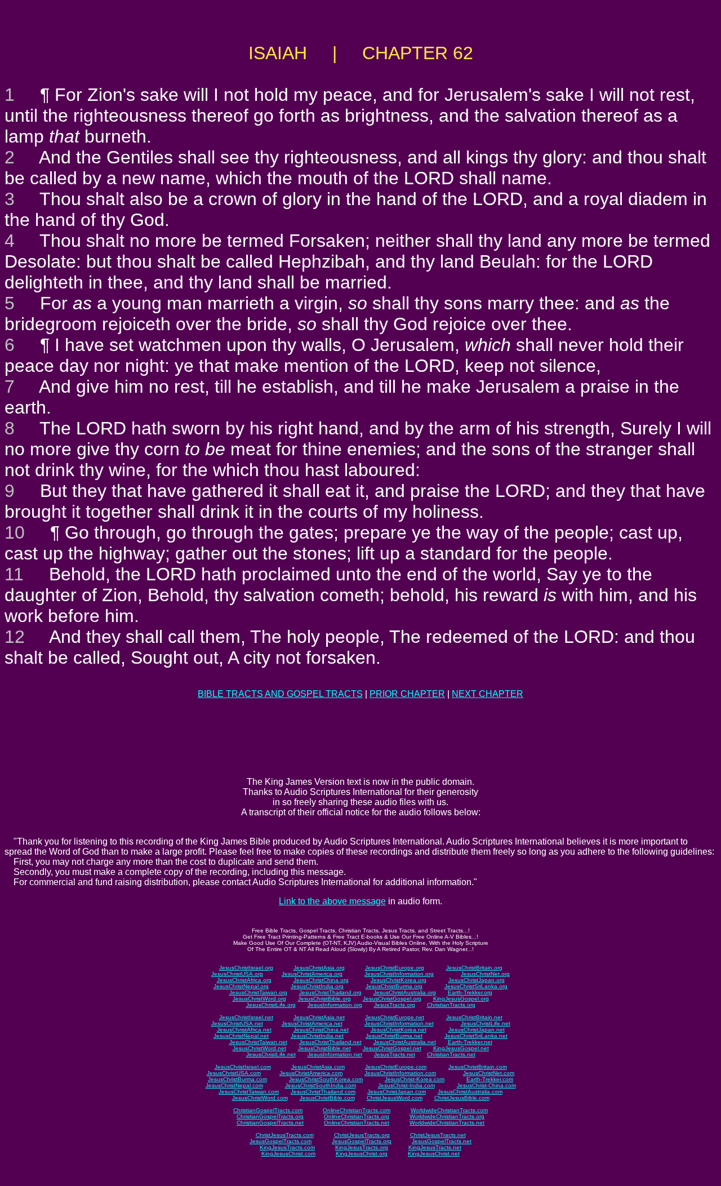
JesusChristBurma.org (394, 986)
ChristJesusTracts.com (285, 1135)
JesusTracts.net (394, 1054)
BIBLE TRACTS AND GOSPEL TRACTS (280, 694)
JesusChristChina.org (321, 980)
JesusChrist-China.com (486, 1085)
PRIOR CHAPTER (407, 694)
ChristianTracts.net (451, 1054)
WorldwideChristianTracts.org (447, 1116)
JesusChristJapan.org (476, 980)
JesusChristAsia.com (318, 1067)
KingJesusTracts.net (434, 1147)
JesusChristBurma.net (394, 1036)
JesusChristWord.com (260, 1098)
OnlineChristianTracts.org (356, 1116)
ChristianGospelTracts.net (270, 1123)
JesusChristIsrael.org (246, 968)
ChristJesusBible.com (461, 1098)
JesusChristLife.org (271, 1005)
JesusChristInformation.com (400, 1073)
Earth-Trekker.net (470, 1042)
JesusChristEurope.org (394, 968)
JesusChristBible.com (327, 1098)
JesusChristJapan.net (476, 1030)
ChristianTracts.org (451, 1005)
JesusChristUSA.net (237, 1023)
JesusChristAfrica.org (244, 980)
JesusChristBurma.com (237, 1079)
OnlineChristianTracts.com (356, 1110)
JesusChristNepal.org (241, 986)
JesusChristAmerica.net (312, 1023)
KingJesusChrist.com (288, 1154)
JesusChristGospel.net (392, 1048)
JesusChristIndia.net (317, 1036)
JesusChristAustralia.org (404, 992)
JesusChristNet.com (488, 1073)
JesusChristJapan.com (396, 1092)
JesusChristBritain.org (474, 968)
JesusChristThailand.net (330, 1042)
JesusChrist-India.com (406, 1085)
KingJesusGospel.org (461, 999)
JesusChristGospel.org (392, 999)
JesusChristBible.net (324, 1048)
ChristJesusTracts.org (362, 1135)
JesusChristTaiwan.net (258, 1042)
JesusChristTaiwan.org (258, 992)
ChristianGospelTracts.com (267, 1110)
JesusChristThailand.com (323, 1092)
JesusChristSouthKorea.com (326, 1079)
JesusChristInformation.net (399, 1023)
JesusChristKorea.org (398, 980)
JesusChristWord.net (259, 1048)
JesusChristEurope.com (395, 1067)
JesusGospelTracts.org (361, 1141)
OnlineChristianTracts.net (356, 1123)
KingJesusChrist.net (434, 1154)
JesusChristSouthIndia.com (320, 1085)
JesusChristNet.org (485, 974)
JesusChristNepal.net (241, 1036)
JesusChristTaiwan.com (249, 1092)
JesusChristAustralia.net (404, 1042)
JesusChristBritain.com (477, 1067)
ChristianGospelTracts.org (270, 1116)
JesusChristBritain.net (474, 1017)
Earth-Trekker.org (470, 992)
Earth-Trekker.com (489, 1079)
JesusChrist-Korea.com (414, 1079)
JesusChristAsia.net (319, 1017)
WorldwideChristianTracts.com (449, 1110)
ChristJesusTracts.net (438, 1135)
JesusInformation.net (335, 1054)
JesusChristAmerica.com (310, 1073)
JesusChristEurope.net (394, 1017)
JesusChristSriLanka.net (476, 1036)
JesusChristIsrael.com (243, 1067)
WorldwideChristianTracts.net (447, 1123)
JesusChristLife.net (485, 1023)
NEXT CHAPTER (487, 694)
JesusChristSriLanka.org (476, 986)
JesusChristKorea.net (398, 1030)
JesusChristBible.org (324, 999)
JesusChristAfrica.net (244, 1030)
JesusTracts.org (394, 1005)
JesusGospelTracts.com (280, 1141)
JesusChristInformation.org (399, 974)
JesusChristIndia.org (317, 986)
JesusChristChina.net (321, 1030)
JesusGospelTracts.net (441, 1141)
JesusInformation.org (335, 1005)
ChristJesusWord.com (394, 1098)
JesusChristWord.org (259, 999)
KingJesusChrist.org (362, 1154)
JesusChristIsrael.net (246, 1017)
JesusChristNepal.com (234, 1085)
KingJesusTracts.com (287, 1147)
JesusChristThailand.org (330, 992)
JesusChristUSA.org (237, 974)
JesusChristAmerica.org (312, 974)
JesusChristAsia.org (319, 968)
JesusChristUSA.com (234, 1073)
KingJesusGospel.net (461, 1048)
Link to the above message (332, 901)
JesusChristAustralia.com (470, 1092)
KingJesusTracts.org (361, 1147)
